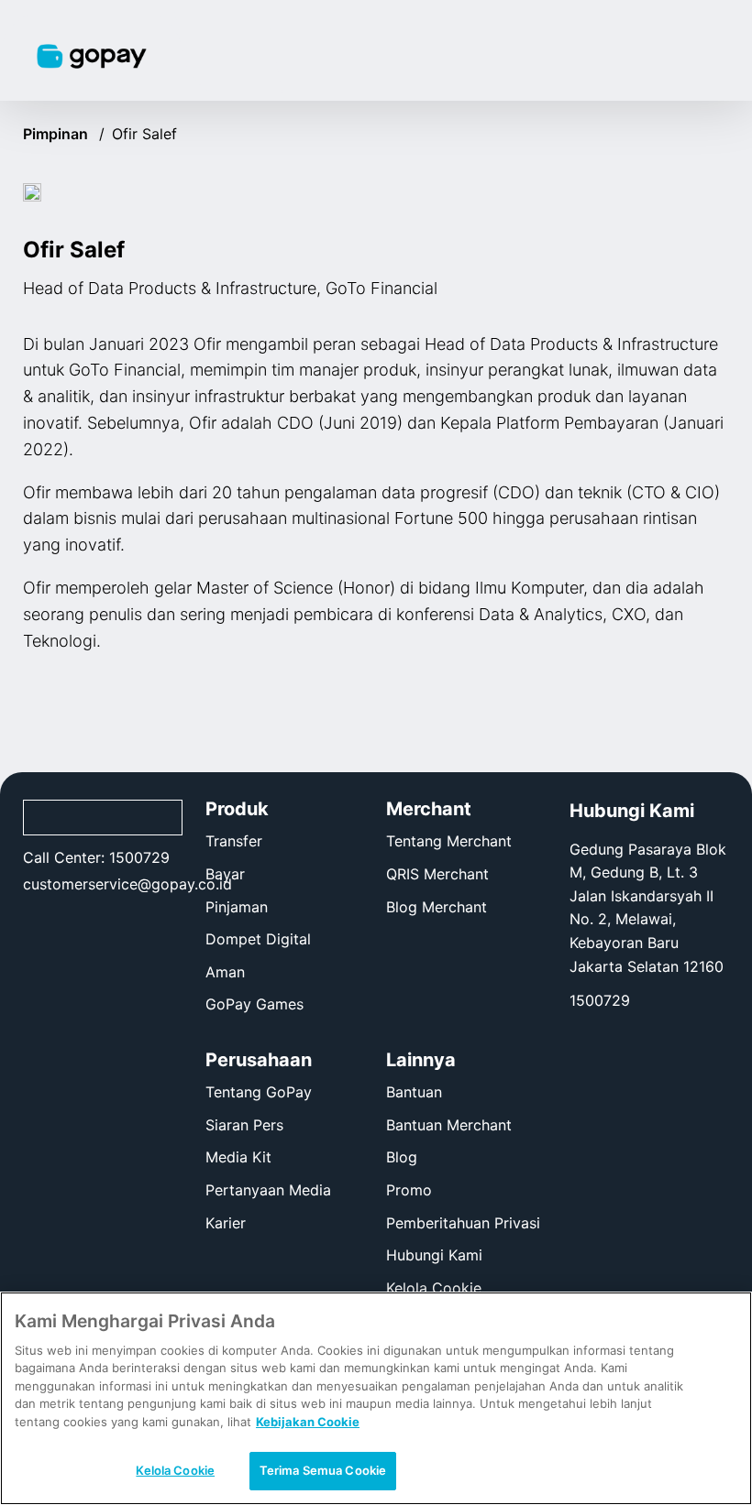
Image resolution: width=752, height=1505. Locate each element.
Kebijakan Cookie (307, 1421)
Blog (401, 1157)
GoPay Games (254, 1004)
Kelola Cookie (433, 1288)
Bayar (225, 874)
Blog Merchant (436, 907)
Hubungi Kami (434, 1255)
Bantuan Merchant (449, 1125)
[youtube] (117, 929)
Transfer (233, 841)
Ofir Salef (144, 134)
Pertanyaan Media (268, 1190)
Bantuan (414, 1092)
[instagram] (60, 929)
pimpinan (64, 134)
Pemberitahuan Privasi (463, 1223)
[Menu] (701, 50)
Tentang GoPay (258, 1092)
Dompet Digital (258, 939)
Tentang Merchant (449, 841)
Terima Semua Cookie (323, 1470)
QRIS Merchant (437, 874)
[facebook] (31, 929)
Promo (409, 1190)
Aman (225, 972)
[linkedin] (145, 929)
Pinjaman (236, 907)
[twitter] (88, 929)
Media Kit (238, 1157)
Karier (225, 1223)
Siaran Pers (244, 1125)
